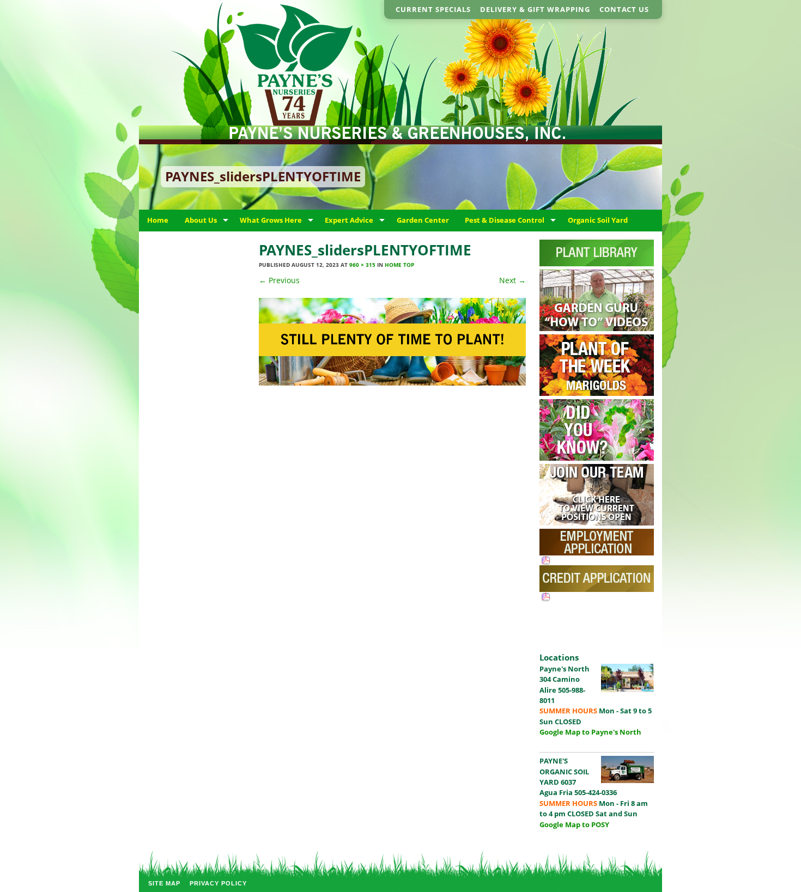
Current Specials (433, 9)
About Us (201, 220)
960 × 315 (362, 264)
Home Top (399, 264)
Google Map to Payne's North (590, 732)
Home (157, 220)
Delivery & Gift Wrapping (535, 9)
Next (512, 280)
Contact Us (624, 9)
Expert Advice (349, 220)
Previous (279, 280)
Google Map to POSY (574, 824)
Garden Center (423, 220)
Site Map (164, 883)
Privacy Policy (218, 883)
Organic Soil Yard (598, 220)
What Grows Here (271, 220)
